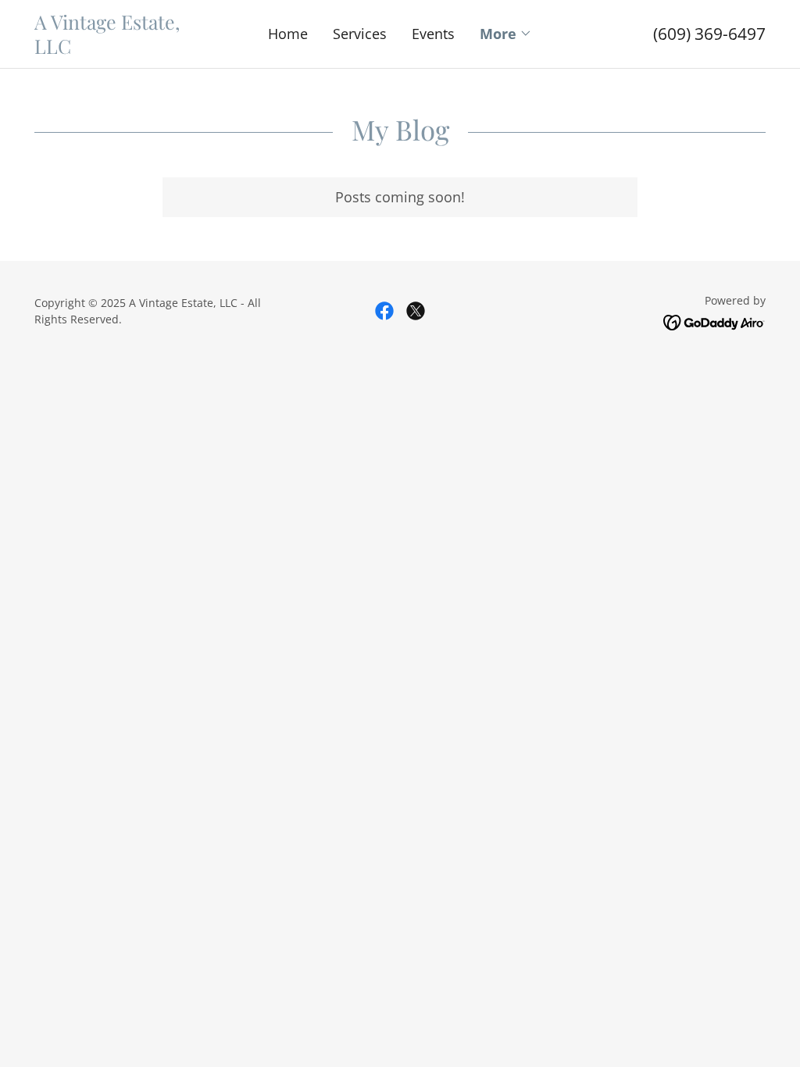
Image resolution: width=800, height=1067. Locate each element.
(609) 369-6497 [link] (709, 34)
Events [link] (433, 33)
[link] (125, 48)
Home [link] (288, 33)
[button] (506, 33)
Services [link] (360, 33)
